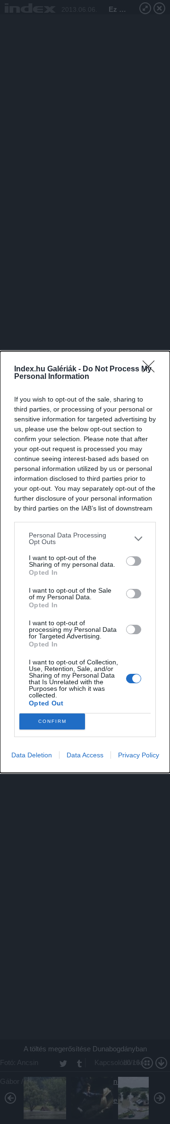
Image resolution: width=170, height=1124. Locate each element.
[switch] (133, 561)
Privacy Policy (138, 755)
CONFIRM (52, 721)
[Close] (152, 369)
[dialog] (85, 562)
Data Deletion (31, 755)
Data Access (85, 755)
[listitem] (85, 538)
